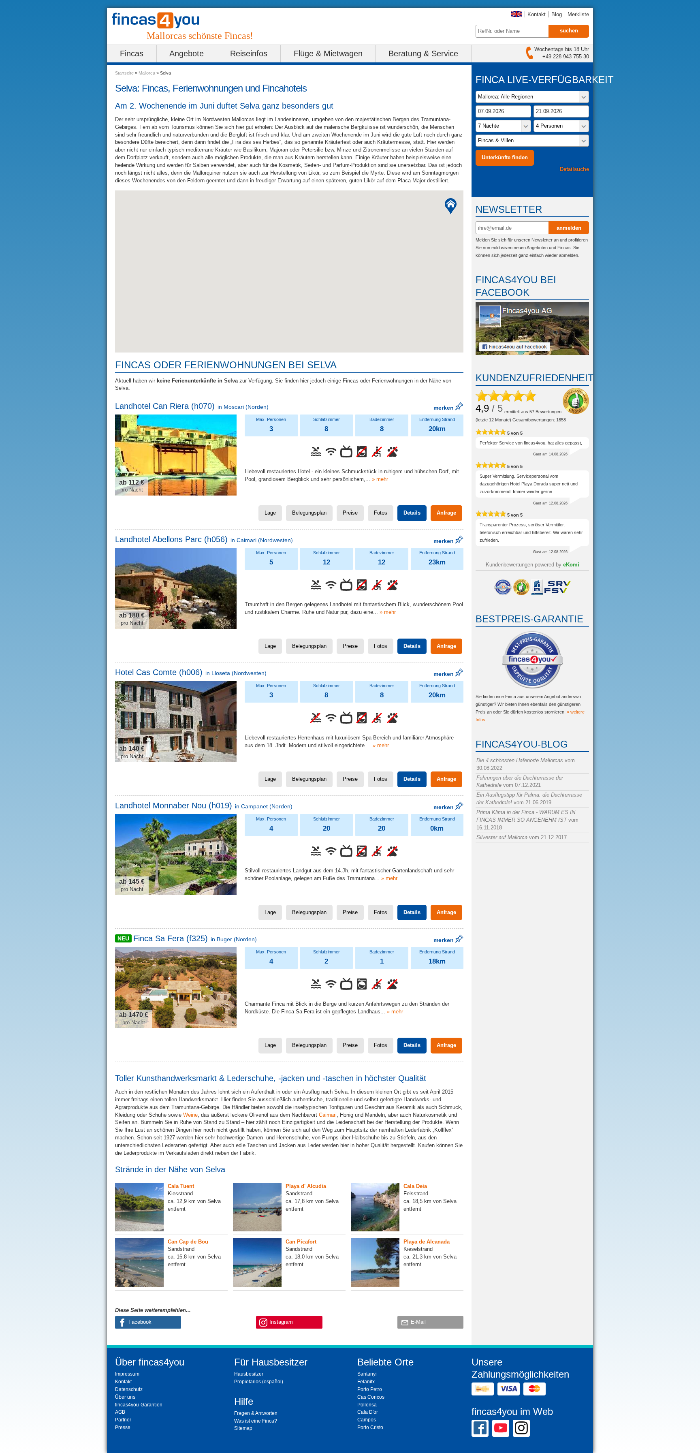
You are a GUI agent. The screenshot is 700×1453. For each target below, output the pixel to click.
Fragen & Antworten (255, 1413)
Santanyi (367, 1374)
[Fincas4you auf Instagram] (521, 1427)
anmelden (569, 228)
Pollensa (367, 1405)
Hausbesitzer (248, 1374)
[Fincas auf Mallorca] (160, 20)
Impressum (127, 1374)
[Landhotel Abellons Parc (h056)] (176, 588)
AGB (120, 1412)
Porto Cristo (370, 1427)
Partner (123, 1420)
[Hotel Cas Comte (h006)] (176, 721)
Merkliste (578, 14)
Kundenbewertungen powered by (532, 565)
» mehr (380, 479)
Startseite (124, 73)
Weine (190, 1115)
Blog (556, 14)
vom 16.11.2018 (527, 820)
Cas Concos (370, 1397)
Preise (350, 513)
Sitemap (243, 1428)
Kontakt (536, 14)
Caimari (328, 1115)
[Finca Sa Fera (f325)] (176, 987)
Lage (270, 513)
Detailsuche (574, 169)
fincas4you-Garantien (138, 1405)
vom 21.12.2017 (521, 837)
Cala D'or (367, 1412)
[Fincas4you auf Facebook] (532, 353)
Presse (122, 1427)
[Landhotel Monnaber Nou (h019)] (176, 854)
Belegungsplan (309, 513)
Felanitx (366, 1382)
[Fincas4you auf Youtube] (500, 1427)
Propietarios (247, 1382)
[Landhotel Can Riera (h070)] (176, 455)
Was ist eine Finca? (255, 1421)
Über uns (125, 1397)
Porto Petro (369, 1389)
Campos (366, 1420)
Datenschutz (129, 1389)
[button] (450, 206)
